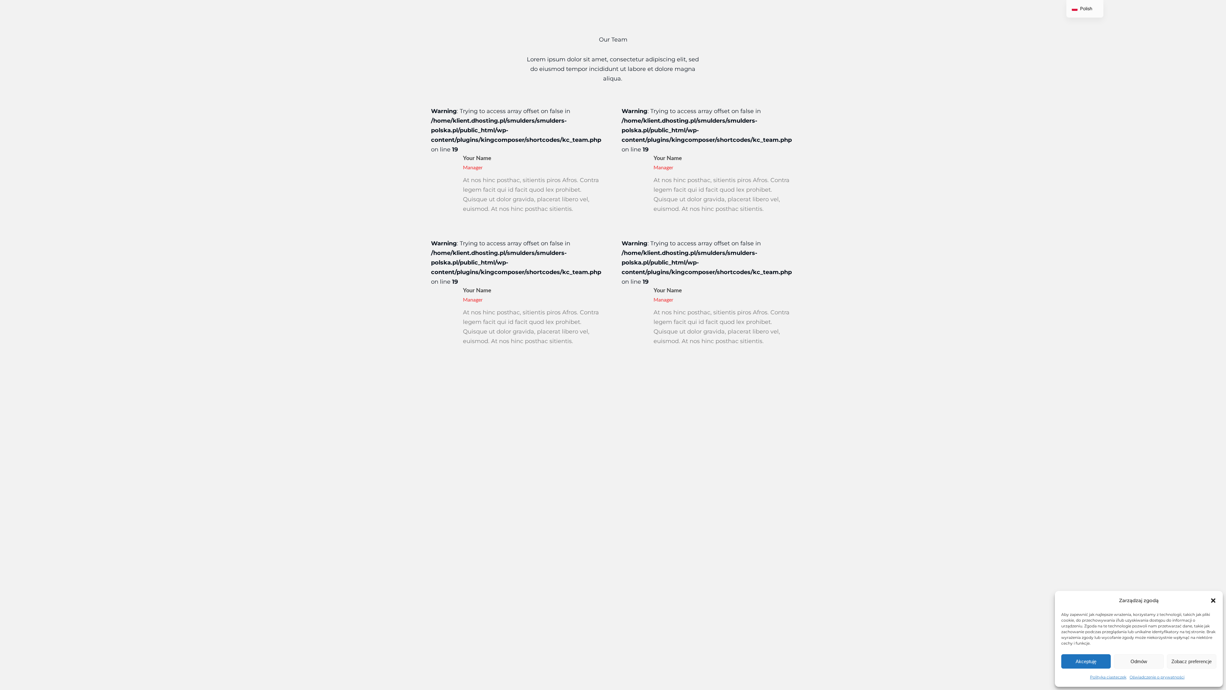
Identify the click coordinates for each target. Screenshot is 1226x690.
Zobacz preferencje (1191, 661)
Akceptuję (1086, 661)
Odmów (1139, 661)
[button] (1213, 600)
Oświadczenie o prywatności (1157, 677)
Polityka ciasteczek (1108, 677)
